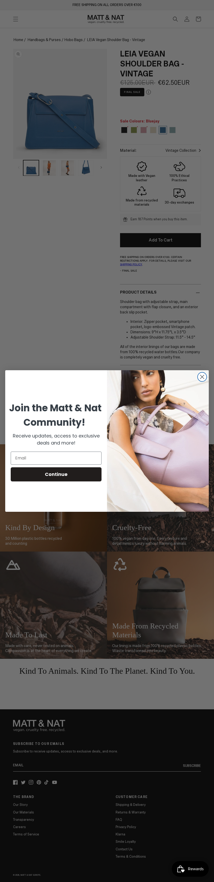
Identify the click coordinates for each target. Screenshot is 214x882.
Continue (56, 474)
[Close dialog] (202, 376)
